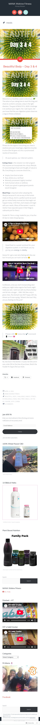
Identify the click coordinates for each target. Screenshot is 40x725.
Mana (15, 399)
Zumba (17, 401)
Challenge (21, 396)
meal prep (21, 399)
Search (5, 577)
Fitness (33, 396)
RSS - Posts (7, 592)
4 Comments (9, 404)
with (12, 401)
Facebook (6, 697)
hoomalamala (7, 399)
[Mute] (32, 620)
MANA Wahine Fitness (20, 3)
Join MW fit (7, 414)
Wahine (7, 401)
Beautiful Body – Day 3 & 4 (20, 66)
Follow (20, 432)
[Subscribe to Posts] (3, 592)
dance (28, 396)
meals (27, 399)
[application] (20, 612)
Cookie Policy (32, 717)
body (14, 396)
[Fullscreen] (35, 620)
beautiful (8, 396)
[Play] (5, 620)
